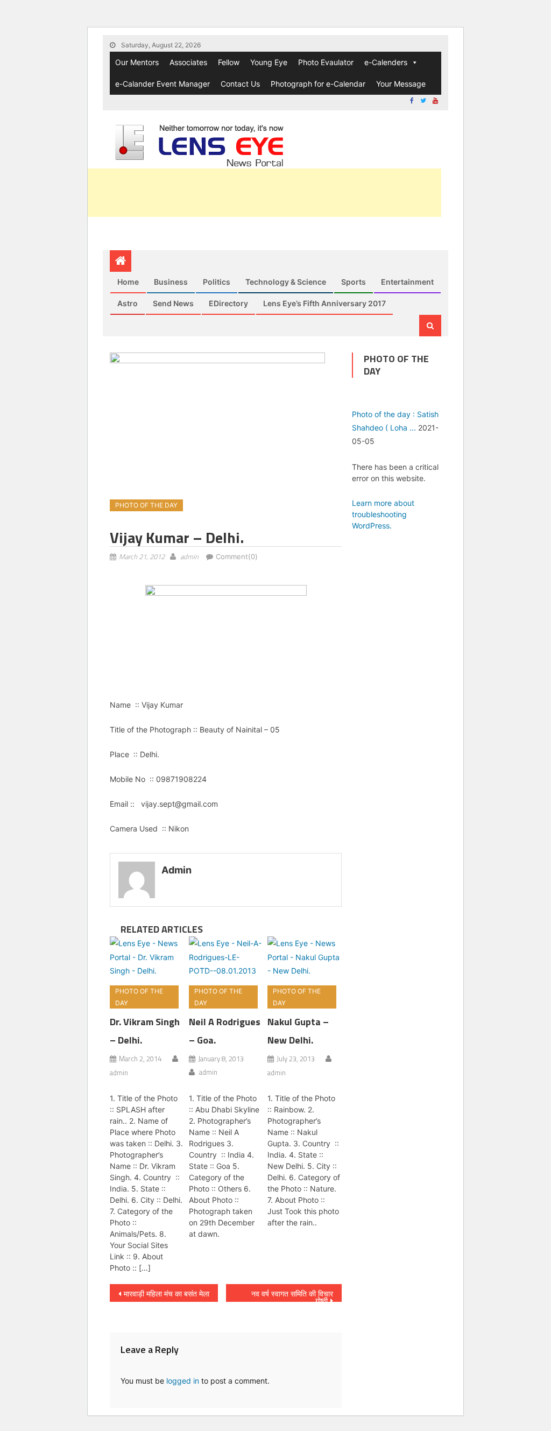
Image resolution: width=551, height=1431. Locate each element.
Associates (188, 62)
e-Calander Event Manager (162, 83)
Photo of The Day (146, 505)
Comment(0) (237, 556)
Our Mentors (137, 62)
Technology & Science (285, 281)
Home (128, 281)
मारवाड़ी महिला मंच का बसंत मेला (166, 1293)
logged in (182, 1380)
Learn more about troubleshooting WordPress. (383, 514)
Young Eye (268, 62)
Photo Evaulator (326, 62)
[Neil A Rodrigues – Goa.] (226, 956)
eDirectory (228, 303)
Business (171, 281)
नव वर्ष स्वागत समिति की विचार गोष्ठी (292, 1295)
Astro (127, 303)
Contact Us (240, 83)
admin (189, 556)
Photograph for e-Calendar (318, 83)
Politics (216, 281)
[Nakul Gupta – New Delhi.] (304, 956)
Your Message (401, 83)
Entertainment (407, 281)
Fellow (228, 62)
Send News (173, 303)
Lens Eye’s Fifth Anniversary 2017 (324, 303)
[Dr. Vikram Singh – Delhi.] (147, 956)
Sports (353, 281)
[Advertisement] (245, 192)
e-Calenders (385, 62)
